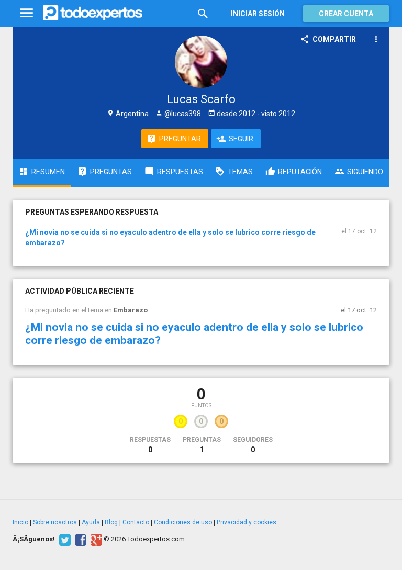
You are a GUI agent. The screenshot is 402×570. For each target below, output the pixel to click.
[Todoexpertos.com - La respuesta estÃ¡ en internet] (92, 13)
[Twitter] (64, 539)
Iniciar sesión (258, 13)
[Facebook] (79, 539)
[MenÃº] (26, 13)
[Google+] (95, 539)
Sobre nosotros (55, 522)
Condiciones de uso (183, 522)
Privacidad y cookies (246, 522)
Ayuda (91, 522)
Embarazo (131, 310)
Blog (111, 522)
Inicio (20, 522)
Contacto (135, 522)
